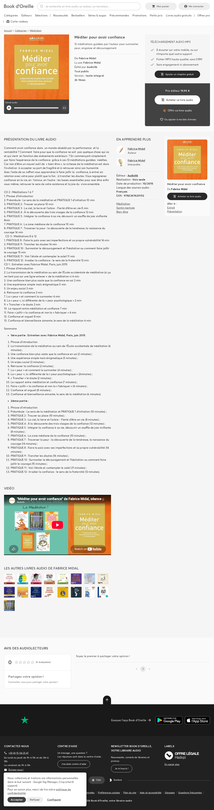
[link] (177, 110)
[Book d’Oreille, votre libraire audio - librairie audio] (18, 7)
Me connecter (196, 6)
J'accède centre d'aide (73, 764)
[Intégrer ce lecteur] (64, 108)
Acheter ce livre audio (179, 100)
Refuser (35, 799)
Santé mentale (125, 207)
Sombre (118, 780)
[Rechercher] (41, 6)
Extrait (171, 207)
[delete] (107, 700)
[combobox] (88, 6)
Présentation (174, 211)
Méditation (36, 30)
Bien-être (122, 211)
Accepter (17, 799)
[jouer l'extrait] (9, 107)
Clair (98, 780)
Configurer (54, 799)
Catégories (21, 30)
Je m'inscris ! (121, 768)
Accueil (8, 30)
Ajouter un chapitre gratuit (179, 74)
